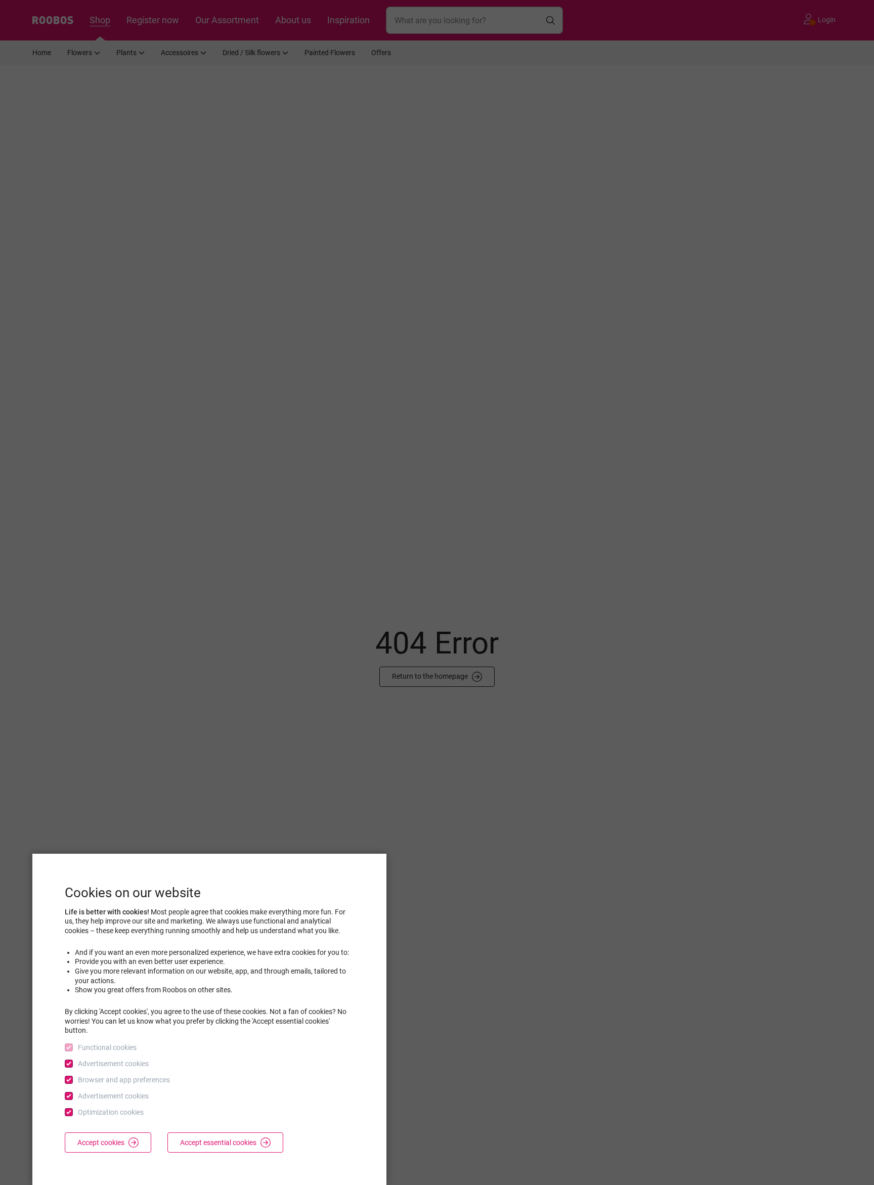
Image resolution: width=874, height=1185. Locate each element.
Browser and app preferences (124, 1080)
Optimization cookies (111, 1112)
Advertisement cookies (113, 1064)
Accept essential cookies (218, 1142)
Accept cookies (100, 1142)
